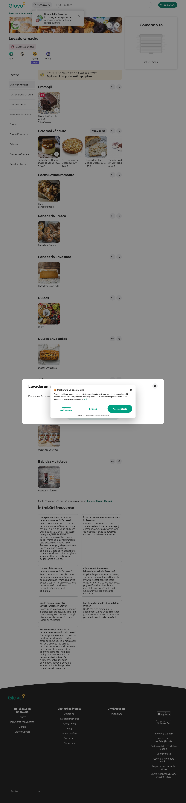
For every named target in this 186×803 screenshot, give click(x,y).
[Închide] (155, 386)
